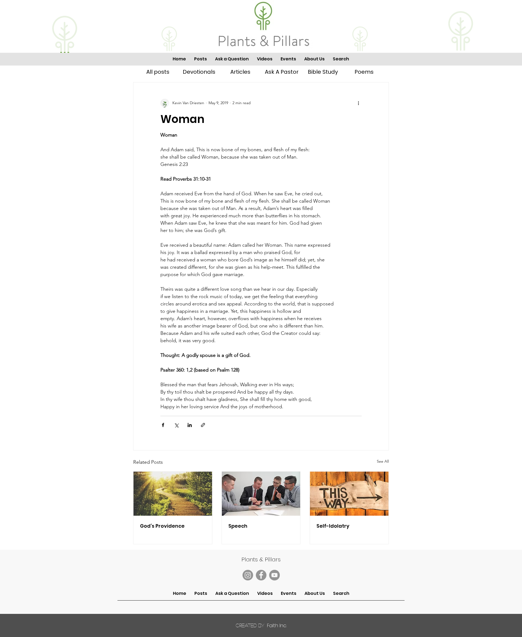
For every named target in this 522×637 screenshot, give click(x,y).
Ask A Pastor (282, 72)
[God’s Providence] (172, 494)
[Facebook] (261, 575)
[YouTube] (274, 575)
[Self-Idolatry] (349, 494)
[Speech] (261, 494)
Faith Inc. (261, 625)
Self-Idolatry (332, 525)
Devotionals (199, 72)
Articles (240, 72)
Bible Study (323, 72)
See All (383, 461)
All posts (157, 72)
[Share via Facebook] (163, 425)
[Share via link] (203, 425)
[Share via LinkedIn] (189, 425)
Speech (237, 525)
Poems (364, 72)
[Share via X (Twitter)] (176, 425)
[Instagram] (248, 575)
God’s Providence (162, 525)
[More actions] (358, 103)
